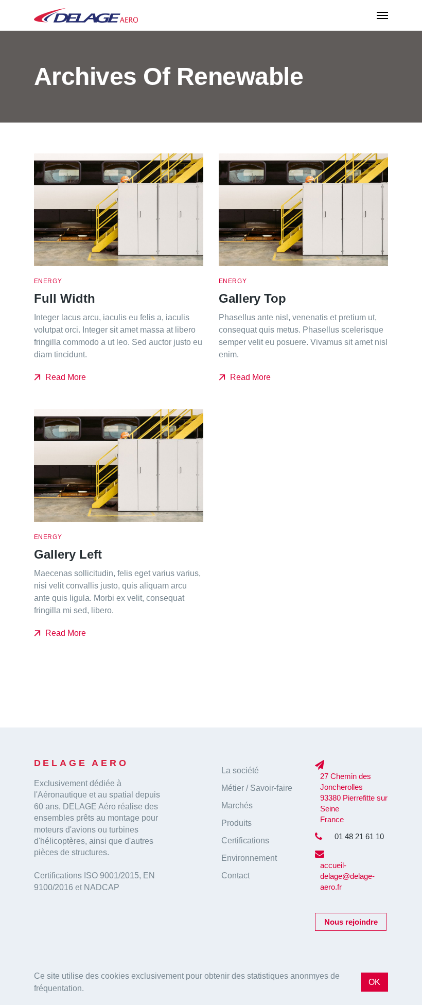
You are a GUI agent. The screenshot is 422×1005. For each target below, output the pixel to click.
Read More (64, 377)
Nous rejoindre (351, 921)
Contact (235, 875)
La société (240, 770)
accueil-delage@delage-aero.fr (347, 876)
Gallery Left (68, 555)
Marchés (237, 805)
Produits (236, 823)
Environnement (249, 858)
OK (374, 982)
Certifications (245, 840)
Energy (48, 281)
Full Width (64, 299)
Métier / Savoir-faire (256, 788)
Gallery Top (252, 299)
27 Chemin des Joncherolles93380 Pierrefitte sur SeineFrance (354, 798)
